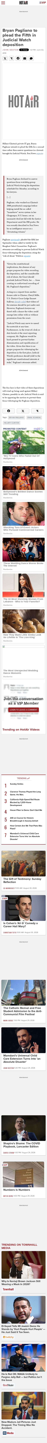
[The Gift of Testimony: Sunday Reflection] (23, 863)
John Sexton (11, 50)
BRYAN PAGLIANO (16, 418)
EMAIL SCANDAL (34, 418)
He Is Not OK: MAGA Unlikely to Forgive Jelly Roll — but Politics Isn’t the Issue (22, 1377)
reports (39, 153)
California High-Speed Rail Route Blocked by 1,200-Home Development (25, 802)
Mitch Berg (8, 1196)
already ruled (20, 301)
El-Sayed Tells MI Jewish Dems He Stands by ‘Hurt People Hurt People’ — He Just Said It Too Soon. (23, 1329)
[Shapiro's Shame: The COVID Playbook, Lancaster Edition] (23, 1128)
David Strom (8, 1152)
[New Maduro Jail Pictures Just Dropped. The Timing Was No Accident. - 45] (23, 1405)
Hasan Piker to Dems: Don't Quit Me (26, 810)
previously (15, 239)
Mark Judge (8, 1020)
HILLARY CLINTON (11, 423)
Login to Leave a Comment (23, 710)
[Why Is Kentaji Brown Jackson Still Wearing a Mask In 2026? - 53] (23, 1265)
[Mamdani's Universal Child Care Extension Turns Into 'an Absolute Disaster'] (23, 1040)
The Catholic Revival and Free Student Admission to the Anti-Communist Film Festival (22, 1011)
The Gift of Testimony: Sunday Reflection (22, 880)
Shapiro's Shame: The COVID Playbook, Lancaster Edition (21, 1145)
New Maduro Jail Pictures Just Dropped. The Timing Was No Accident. (19, 1425)
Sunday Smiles (16, 784)
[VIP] (42, 3)
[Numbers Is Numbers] (23, 1174)
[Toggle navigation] (3, 3)
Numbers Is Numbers (16, 1189)
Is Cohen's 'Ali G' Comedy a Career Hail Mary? (20, 925)
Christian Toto (9, 932)
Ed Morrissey (9, 888)
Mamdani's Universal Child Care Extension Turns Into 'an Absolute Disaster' (25, 836)
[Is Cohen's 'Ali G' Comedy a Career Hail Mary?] (23, 908)
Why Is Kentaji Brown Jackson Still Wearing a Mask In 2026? (21, 1283)
